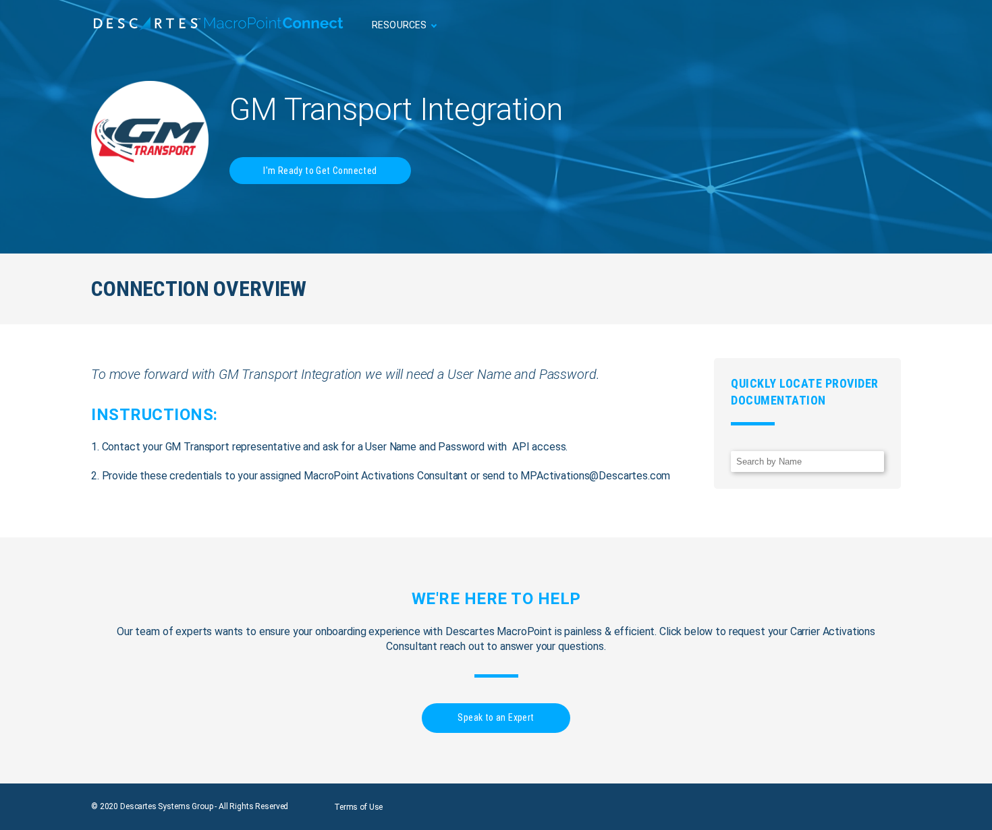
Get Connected (860, 25)
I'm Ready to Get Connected (320, 170)
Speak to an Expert (496, 717)
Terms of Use (358, 807)
